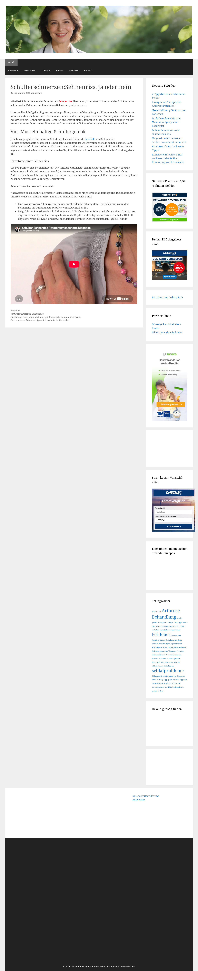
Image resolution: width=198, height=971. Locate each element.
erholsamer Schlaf (173, 630)
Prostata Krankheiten (173, 655)
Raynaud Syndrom (173, 658)
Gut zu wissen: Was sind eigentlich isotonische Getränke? (40, 320)
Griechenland (176, 635)
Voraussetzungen (158, 687)
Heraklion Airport (158, 640)
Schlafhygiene (169, 666)
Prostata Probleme (159, 658)
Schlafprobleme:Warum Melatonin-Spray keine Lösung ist (166, 122)
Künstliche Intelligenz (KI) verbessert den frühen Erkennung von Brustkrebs (168, 158)
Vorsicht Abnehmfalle (173, 687)
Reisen (59, 70)
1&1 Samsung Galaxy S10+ (167, 297)
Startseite (13, 70)
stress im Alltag (157, 680)
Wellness (73, 70)
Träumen (177, 683)
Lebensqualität (173, 647)
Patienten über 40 (158, 655)
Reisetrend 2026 (158, 662)
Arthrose (171, 610)
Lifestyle (45, 70)
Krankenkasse (157, 647)
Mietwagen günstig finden (167, 332)
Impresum (138, 799)
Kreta (165, 647)
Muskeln (90, 139)
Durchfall (163, 630)
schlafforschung (157, 666)
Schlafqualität (157, 676)
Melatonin (183, 647)
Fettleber (161, 634)
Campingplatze (167, 626)
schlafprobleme (168, 670)
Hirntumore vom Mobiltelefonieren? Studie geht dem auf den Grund (46, 317)
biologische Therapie (165, 622)
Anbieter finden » (174, 526)
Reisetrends (169, 662)
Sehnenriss (38, 313)
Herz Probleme (171, 640)
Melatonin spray (158, 651)
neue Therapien (170, 651)
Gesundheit (30, 70)
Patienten (180, 651)
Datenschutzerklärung (145, 796)
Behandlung (164, 617)
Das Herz (176, 626)
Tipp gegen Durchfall (171, 680)
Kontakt (88, 70)
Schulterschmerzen (21, 313)
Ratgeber (15, 310)
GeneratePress (127, 966)
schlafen (177, 662)
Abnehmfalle (156, 612)
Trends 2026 (168, 683)
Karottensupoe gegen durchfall (170, 644)
